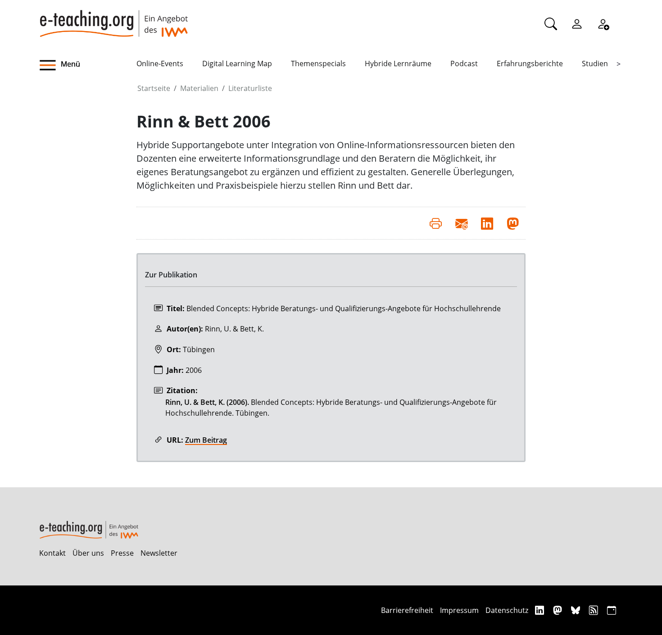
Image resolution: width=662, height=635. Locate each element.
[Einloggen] (577, 23)
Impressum (459, 610)
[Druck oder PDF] (436, 222)
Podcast (464, 63)
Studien (595, 63)
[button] (87, 65)
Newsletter (159, 553)
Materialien (199, 88)
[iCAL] (611, 610)
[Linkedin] (540, 610)
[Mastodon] (558, 610)
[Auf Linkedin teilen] (487, 222)
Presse (122, 553)
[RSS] (594, 610)
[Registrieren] (603, 23)
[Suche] (550, 23)
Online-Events (159, 63)
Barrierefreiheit (407, 610)
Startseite (153, 88)
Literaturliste (250, 88)
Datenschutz (506, 610)
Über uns (88, 553)
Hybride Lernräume (398, 63)
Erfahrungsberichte (530, 63)
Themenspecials (318, 63)
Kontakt (52, 553)
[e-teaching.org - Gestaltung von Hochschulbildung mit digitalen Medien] (113, 18)
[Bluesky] (576, 610)
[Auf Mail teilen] (461, 222)
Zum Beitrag (206, 440)
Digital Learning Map (237, 63)
